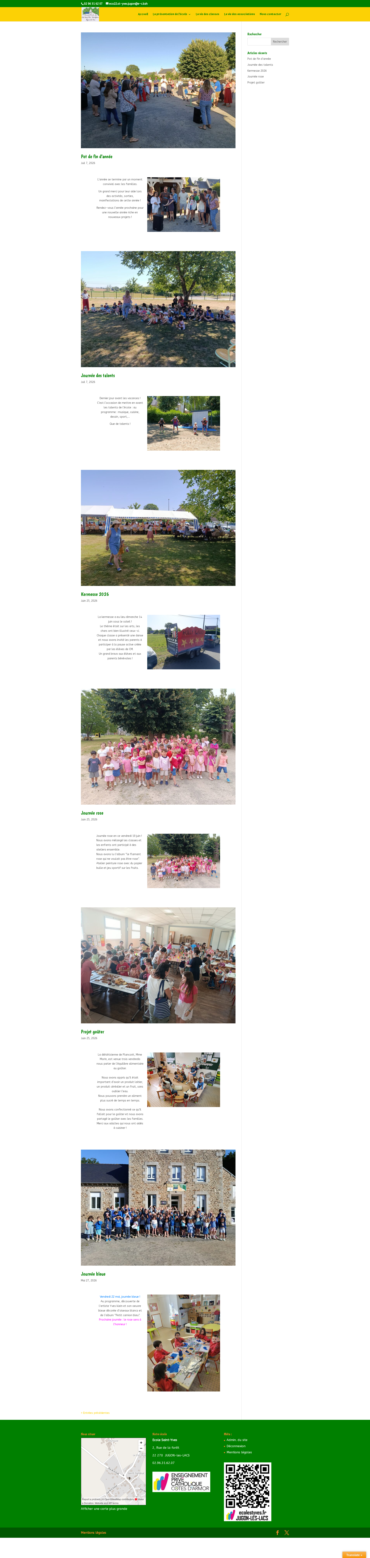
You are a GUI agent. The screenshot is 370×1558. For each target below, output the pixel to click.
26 (187, 442)
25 (183, 442)
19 (207, 438)
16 (197, 438)
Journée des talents (98, 375)
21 (213, 438)
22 (217, 438)
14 (191, 438)
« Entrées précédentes (95, 1413)
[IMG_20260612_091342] (183, 1107)
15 (194, 438)
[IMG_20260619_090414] (183, 888)
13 (187, 438)
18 (204, 438)
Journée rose (92, 813)
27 (190, 442)
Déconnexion (236, 1446)
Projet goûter (92, 1032)
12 (184, 438)
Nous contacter (270, 15)
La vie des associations (239, 15)
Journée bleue (93, 1274)
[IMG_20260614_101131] (183, 669)
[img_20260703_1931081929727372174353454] (183, 231)
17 (200, 438)
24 (180, 442)
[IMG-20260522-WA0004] (183, 1391)
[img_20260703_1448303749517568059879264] (183, 450)
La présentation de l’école (170, 15)
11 (181, 438)
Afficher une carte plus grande (104, 1509)
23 (177, 442)
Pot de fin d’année (96, 156)
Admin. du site (237, 1440)
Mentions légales (239, 1452)
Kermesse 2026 (95, 594)
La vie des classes (207, 15)
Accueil (143, 15)
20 (210, 438)
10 (177, 438)
